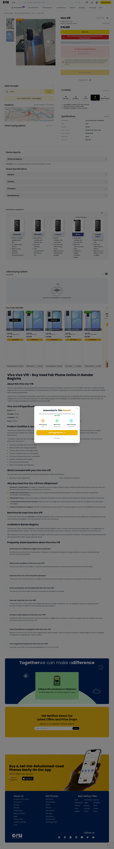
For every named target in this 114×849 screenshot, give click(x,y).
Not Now (57, 438)
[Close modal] (77, 409)
